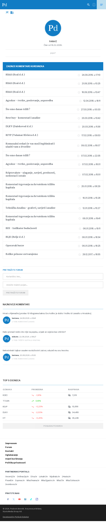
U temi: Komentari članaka (23, 322)
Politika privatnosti (15, 462)
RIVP (5, 406)
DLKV (5, 412)
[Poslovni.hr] (4, 4)
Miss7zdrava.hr (73, 480)
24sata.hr (66, 476)
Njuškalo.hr (55, 476)
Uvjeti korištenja (13, 459)
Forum (8, 447)
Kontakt (9, 451)
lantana (15, 318)
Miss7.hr (60, 480)
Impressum (11, 443)
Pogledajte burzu (53, 426)
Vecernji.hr (10, 476)
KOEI (5, 395)
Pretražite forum (15, 293)
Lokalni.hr (43, 476)
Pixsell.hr (9, 480)
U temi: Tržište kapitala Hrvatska (26, 340)
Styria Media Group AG (12, 511)
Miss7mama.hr (33, 480)
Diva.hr (34, 476)
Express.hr (20, 480)
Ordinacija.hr (23, 476)
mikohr (15, 337)
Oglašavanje (11, 455)
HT (4, 418)
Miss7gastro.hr (48, 480)
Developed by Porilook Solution (16, 517)
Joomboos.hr (11, 484)
